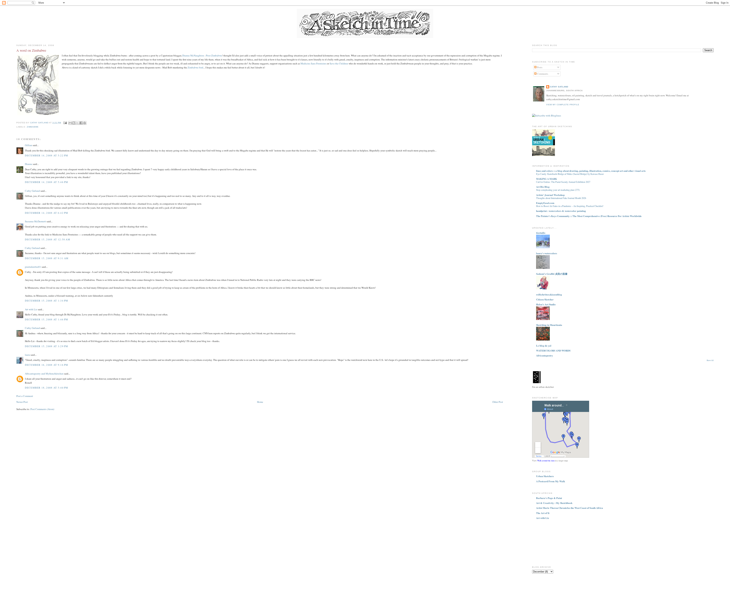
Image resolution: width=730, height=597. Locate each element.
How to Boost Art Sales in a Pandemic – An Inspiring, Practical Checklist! (569, 205)
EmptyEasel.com (545, 203)
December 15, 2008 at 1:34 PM (46, 300)
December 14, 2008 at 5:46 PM (46, 182)
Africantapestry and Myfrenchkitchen (44, 373)
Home (260, 402)
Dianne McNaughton (193, 55)
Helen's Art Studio (546, 304)
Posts (539, 67)
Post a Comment (24, 396)
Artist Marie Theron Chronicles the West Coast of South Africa (569, 508)
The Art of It (542, 513)
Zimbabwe (33, 127)
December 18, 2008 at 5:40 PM (46, 387)
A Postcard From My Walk (550, 481)
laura (27, 354)
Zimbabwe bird (195, 67)
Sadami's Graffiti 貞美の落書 (551, 274)
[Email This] (70, 123)
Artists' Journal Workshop (550, 195)
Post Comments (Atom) (42, 409)
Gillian (28, 145)
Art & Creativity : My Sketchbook (554, 503)
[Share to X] (77, 123)
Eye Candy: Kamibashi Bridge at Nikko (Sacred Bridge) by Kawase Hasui (570, 173)
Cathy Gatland (32, 190)
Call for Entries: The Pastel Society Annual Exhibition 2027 (563, 181)
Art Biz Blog (543, 186)
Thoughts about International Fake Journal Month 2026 (561, 198)
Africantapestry (544, 355)
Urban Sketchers (545, 476)
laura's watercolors (546, 253)
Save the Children (339, 63)
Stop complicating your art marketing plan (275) (558, 189)
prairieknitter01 (33, 266)
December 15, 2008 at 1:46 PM (46, 319)
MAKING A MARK (546, 179)
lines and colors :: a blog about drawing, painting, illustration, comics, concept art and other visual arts (591, 171)
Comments (542, 73)
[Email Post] (65, 123)
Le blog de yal (543, 345)
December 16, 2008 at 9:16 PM (46, 365)
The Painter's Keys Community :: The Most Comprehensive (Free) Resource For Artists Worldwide (589, 216)
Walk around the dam (546, 460)
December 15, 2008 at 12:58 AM (47, 239)
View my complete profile (562, 105)
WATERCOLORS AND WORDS (553, 350)
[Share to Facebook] (81, 123)
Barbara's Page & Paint (549, 498)
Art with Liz (31, 309)
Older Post (497, 402)
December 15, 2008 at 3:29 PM (46, 346)
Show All (710, 360)
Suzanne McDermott (35, 221)
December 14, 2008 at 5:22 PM (46, 155)
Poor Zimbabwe (214, 55)
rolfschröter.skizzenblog (549, 294)
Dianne (28, 164)
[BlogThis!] (74, 123)
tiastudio (540, 232)
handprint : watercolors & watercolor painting (561, 211)
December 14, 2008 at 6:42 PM (46, 213)
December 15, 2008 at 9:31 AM (46, 258)
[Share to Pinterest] (84, 123)
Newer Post (22, 402)
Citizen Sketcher (545, 299)
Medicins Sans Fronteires (313, 63)
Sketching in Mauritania (549, 325)
